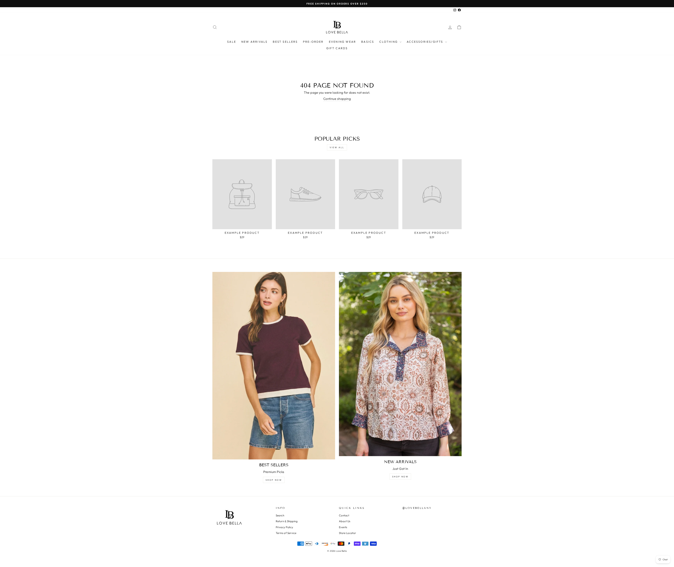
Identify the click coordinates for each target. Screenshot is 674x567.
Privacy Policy (284, 527)
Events (343, 527)
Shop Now (274, 480)
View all (337, 147)
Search (280, 515)
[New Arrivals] (400, 364)
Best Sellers (285, 41)
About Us (344, 521)
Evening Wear (342, 41)
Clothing (389, 41)
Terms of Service (286, 533)
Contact (344, 515)
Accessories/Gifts (425, 41)
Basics (367, 41)
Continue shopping (337, 99)
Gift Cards (337, 48)
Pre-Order (313, 41)
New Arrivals (254, 41)
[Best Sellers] (273, 365)
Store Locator (347, 533)
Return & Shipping (287, 521)
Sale (231, 41)
